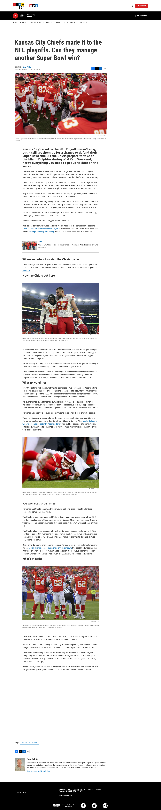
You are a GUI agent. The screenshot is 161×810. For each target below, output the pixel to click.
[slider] (25, 16)
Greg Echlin (27, 67)
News (22, 23)
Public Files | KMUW (66, 795)
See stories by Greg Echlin (39, 771)
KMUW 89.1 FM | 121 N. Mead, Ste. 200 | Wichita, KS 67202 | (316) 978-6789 (72, 790)
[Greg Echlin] (20, 764)
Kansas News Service (29, 743)
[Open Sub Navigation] (26, 23)
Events (59, 23)
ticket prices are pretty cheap (41, 232)
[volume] (22, 15)
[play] (15, 16)
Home (15, 23)
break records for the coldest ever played (40, 229)
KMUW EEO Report (94, 790)
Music (49, 23)
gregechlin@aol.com (88, 767)
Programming (35, 23)
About (82, 23)
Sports (40, 242)
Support (71, 23)
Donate (142, 6)
